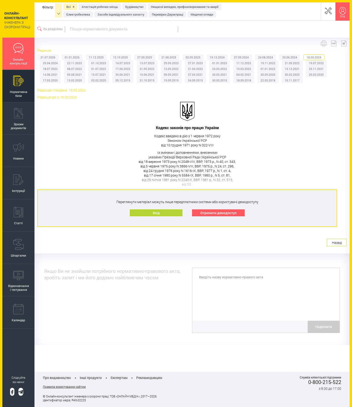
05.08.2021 (74, 74)
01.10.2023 (98, 63)
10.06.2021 (147, 74)
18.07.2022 (50, 69)
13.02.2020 (74, 80)
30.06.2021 (122, 74)
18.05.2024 (314, 57)
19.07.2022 (316, 63)
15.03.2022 (243, 69)
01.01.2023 (219, 63)
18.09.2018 (243, 80)
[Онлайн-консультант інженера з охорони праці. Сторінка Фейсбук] (12, 392)
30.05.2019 (219, 80)
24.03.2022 (219, 69)
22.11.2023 (74, 63)
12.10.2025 (120, 57)
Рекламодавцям (149, 377)
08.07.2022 (74, 69)
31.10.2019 (147, 80)
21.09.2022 (292, 63)
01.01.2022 (268, 69)
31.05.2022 (147, 69)
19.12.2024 (217, 57)
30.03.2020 (292, 74)
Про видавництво (57, 377)
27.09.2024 (241, 57)
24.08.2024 (265, 57)
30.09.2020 (268, 74)
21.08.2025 (168, 57)
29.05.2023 (171, 63)
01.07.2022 (98, 69)
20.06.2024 (289, 57)
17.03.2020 (50, 80)
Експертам (119, 377)
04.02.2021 (243, 74)
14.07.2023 (122, 63)
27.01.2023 (195, 63)
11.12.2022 (243, 63)
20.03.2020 (316, 74)
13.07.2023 (147, 63)
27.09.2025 (144, 57)
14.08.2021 (50, 74)
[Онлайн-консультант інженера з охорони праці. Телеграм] (20, 392)
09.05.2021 (171, 74)
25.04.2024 (50, 63)
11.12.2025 (96, 57)
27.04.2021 (195, 74)
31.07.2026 (47, 57)
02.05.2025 (193, 57)
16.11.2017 (292, 80)
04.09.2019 (195, 80)
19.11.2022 (268, 63)
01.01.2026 (72, 57)
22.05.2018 (268, 80)
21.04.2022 (195, 69)
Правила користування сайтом (64, 387)
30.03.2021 (219, 74)
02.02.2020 (98, 80)
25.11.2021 (316, 69)
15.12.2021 (292, 69)
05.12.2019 (122, 80)
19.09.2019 (171, 80)
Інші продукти (91, 377)
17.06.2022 (122, 69)
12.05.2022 (171, 69)
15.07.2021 (98, 74)
